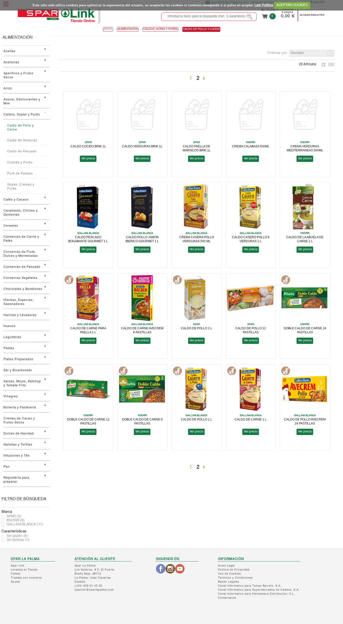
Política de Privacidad (234, 570)
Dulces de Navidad (19, 433)
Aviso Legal (226, 566)
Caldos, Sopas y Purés (22, 114)
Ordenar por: (277, 53)
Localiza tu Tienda (24, 570)
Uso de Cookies (229, 574)
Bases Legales (228, 582)
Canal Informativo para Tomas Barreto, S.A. (249, 586)
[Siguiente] (203, 78)
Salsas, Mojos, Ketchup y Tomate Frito (22, 383)
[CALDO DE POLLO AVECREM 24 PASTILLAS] (305, 388)
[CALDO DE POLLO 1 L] (196, 297)
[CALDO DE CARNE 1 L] (251, 388)
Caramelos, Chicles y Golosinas (21, 212)
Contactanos (227, 598)
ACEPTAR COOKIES (292, 5)
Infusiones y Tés (17, 455)
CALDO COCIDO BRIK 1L (88, 146)
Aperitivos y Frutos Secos (18, 75)
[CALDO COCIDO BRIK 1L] (88, 115)
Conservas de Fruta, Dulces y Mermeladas (21, 254)
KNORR (16, 520)
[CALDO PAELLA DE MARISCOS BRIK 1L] (196, 115)
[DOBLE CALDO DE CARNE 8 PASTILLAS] (142, 388)
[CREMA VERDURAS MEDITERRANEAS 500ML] (305, 115)
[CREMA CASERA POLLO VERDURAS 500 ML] (196, 206)
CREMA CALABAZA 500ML (250, 146)
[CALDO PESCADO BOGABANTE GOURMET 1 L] (88, 206)
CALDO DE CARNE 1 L (251, 419)
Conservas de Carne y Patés (21, 238)
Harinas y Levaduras (20, 315)
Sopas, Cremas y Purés (20, 186)
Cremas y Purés (20, 162)
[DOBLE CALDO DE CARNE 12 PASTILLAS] (88, 388)
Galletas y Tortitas (18, 444)
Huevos (10, 326)
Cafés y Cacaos (16, 199)
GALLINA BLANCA (25, 524)
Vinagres (11, 396)
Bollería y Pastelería (20, 407)
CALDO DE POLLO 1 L (196, 328)
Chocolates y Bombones (23, 289)
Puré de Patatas (20, 173)
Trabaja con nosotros (26, 578)
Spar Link (18, 566)
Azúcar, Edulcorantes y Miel (22, 101)
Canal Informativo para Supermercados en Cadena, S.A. (259, 590)
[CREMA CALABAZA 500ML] (251, 115)
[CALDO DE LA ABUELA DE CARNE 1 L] (305, 206)
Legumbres (12, 337)
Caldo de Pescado (22, 151)
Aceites (9, 51)
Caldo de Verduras (22, 140)
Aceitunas (11, 62)
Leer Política (264, 5)
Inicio (108, 29)
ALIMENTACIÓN (18, 38)
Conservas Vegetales (20, 278)
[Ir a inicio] (58, 15)
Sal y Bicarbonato (18, 370)
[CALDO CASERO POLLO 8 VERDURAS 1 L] (251, 206)
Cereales (11, 225)
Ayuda (15, 582)
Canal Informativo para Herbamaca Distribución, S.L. (256, 594)
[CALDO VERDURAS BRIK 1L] (142, 115)
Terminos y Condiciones (235, 578)
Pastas (9, 348)
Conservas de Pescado (22, 267)
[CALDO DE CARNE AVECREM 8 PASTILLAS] (142, 297)
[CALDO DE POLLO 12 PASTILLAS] (251, 297)
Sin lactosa (18, 540)
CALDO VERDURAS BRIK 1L (142, 146)
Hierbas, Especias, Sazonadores (19, 302)
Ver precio (88, 158)
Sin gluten (17, 536)
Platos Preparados (18, 359)
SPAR (14, 516)
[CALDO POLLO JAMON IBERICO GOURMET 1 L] (142, 206)
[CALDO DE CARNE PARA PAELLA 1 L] (88, 297)
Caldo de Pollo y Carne (20, 127)
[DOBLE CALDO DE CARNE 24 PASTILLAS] (305, 297)
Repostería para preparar (16, 479)
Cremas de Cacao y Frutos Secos (19, 420)
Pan (7, 466)
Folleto (16, 574)
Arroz (8, 88)
